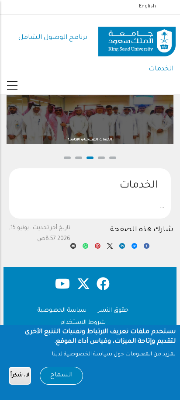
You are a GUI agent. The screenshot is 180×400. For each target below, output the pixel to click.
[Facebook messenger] (134, 248)
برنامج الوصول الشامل (52, 38)
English (147, 6)
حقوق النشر (113, 310)
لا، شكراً (19, 376)
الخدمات (161, 69)
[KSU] (137, 38)
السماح (61, 375)
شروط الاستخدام (83, 323)
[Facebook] (146, 248)
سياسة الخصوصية (62, 310)
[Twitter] (110, 248)
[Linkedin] (122, 248)
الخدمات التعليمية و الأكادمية (90, 140)
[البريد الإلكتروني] (73, 248)
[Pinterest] (97, 248)
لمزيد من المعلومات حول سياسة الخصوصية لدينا (114, 354)
